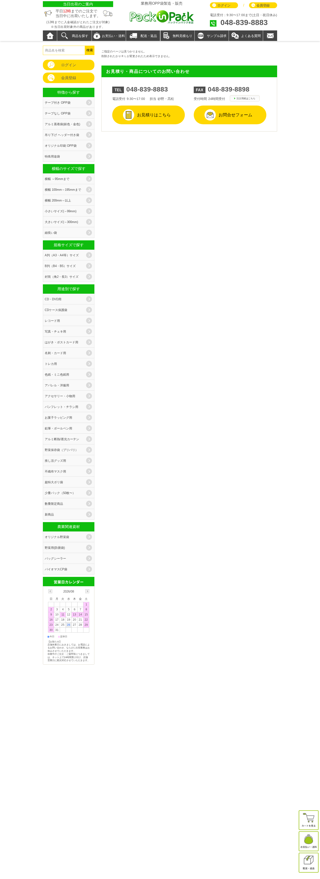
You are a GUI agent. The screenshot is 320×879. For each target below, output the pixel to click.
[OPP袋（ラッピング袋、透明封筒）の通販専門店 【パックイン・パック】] (162, 23)
